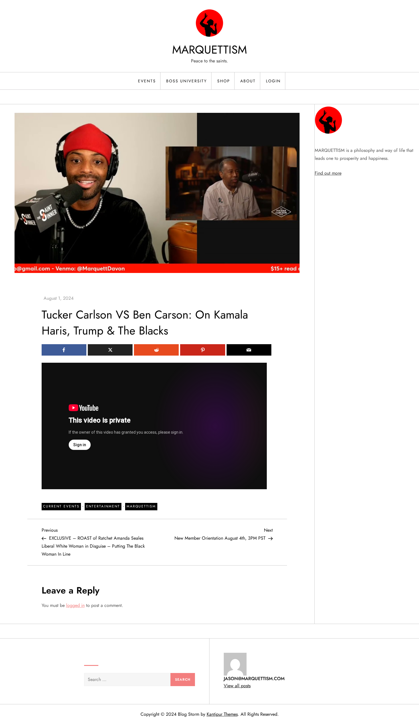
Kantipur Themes (222, 714)
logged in (75, 605)
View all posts (237, 685)
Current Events (61, 506)
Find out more (328, 173)
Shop (223, 81)
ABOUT (248, 81)
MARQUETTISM (209, 49)
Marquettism (141, 506)
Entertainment (103, 506)
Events (147, 81)
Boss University (186, 81)
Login (273, 81)
